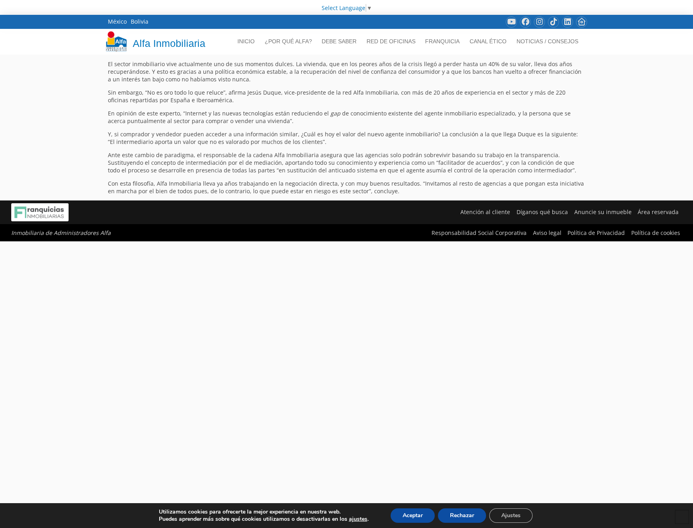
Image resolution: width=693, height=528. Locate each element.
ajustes (358, 519)
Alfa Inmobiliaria (169, 43)
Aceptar (413, 515)
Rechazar (462, 515)
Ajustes (511, 515)
